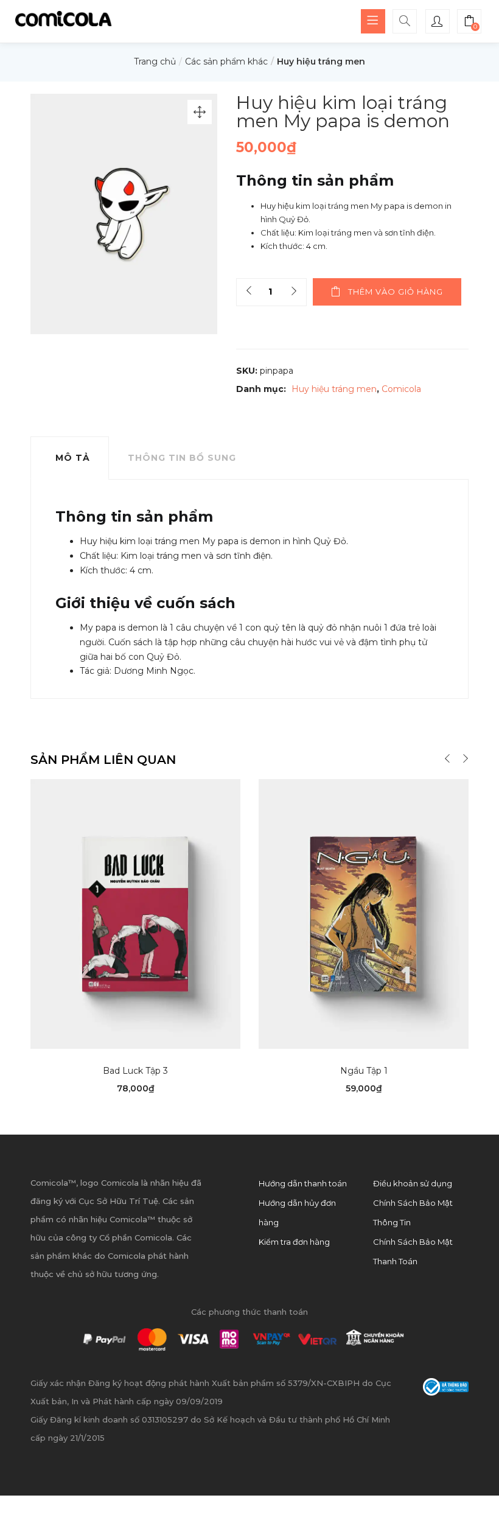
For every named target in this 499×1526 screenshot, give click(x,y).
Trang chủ (155, 61)
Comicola (401, 388)
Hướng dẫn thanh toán (303, 1183)
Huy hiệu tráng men (321, 61)
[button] (469, 22)
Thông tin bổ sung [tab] (182, 457)
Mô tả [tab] (72, 457)
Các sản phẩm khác (226, 61)
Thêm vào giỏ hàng (395, 291)
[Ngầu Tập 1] (364, 913)
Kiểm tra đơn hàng (294, 1242)
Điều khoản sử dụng (412, 1183)
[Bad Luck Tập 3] (135, 913)
